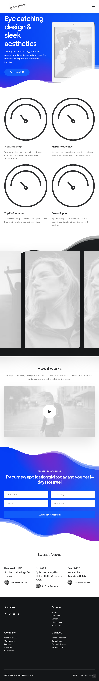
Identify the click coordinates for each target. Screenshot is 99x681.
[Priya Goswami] (17, 6)
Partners (7, 644)
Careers (55, 619)
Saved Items (57, 641)
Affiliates (8, 647)
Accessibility (57, 625)
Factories (56, 615)
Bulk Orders (9, 650)
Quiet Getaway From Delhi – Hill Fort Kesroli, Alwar (49, 576)
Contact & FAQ (10, 638)
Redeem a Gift (58, 647)
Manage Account (59, 638)
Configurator (9, 641)
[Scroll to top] (94, 676)
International (57, 622)
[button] (49, 411)
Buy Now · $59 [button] (17, 72)
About (54, 612)
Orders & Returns (59, 644)
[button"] (5, 614)
